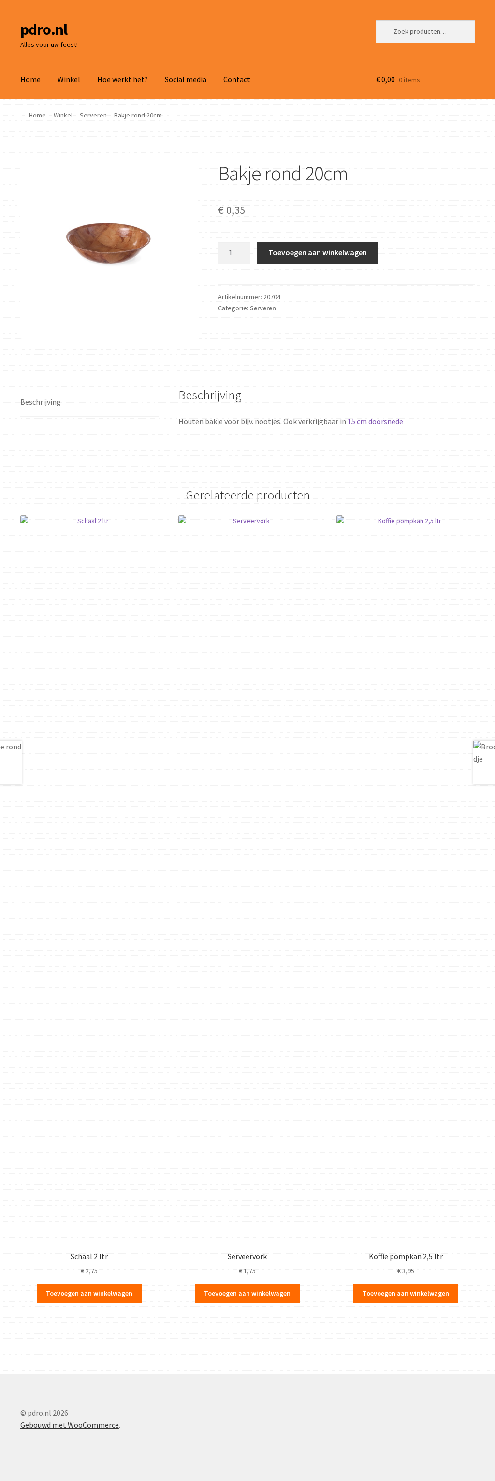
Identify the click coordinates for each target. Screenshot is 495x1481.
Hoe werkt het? (122, 79)
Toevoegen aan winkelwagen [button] (89, 1293)
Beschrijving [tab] (40, 402)
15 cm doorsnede (375, 421)
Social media (185, 79)
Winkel (69, 79)
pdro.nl (43, 29)
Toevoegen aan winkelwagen (317, 252)
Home (30, 79)
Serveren (93, 115)
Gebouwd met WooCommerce (69, 1425)
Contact (236, 79)
